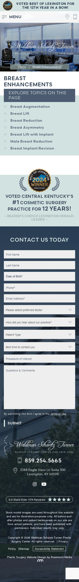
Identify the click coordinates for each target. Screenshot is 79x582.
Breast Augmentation (30, 106)
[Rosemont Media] (39, 561)
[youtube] (43, 485)
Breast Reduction (26, 120)
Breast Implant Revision (32, 148)
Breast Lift (19, 113)
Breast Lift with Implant (32, 134)
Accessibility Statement (49, 549)
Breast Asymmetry (27, 127)
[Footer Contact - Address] (65, 17)
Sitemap (24, 549)
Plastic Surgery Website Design (26, 557)
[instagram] (35, 485)
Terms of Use (58, 413)
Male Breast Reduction (31, 141)
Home (22, 67)
